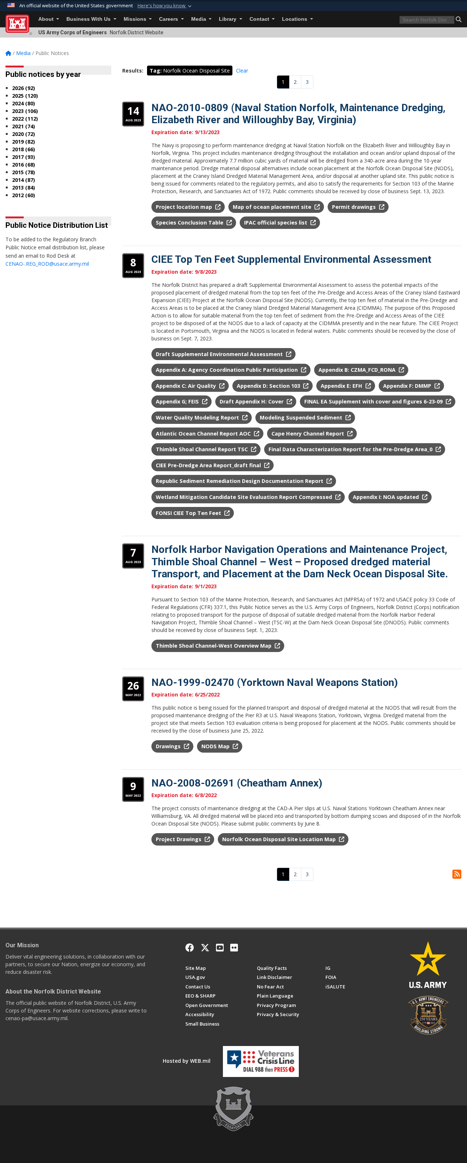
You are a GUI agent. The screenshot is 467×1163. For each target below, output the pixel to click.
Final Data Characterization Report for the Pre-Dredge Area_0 (351, 449)
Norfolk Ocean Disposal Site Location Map (279, 839)
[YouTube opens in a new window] (220, 947)
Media (199, 19)
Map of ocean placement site (273, 206)
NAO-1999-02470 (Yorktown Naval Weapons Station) (274, 682)
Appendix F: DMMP (408, 385)
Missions (136, 19)
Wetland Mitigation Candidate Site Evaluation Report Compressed (244, 496)
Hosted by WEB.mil (187, 1060)
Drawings (169, 746)
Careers (169, 19)
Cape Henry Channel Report (308, 433)
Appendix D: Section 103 (269, 385)
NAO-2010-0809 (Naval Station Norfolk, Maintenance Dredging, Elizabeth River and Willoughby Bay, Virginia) (298, 114)
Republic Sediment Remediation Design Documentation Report (240, 480)
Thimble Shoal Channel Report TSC (202, 449)
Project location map (184, 206)
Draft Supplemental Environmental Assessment (220, 354)
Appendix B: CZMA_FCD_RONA (358, 369)
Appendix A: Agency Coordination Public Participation (227, 369)
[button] (165, 5)
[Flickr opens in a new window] (234, 947)
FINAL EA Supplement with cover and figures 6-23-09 (374, 401)
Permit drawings (354, 206)
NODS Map (216, 746)
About (46, 19)
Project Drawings (179, 839)
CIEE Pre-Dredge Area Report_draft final (209, 465)
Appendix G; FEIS (178, 401)
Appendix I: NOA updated (386, 496)
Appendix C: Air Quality (186, 385)
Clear (242, 70)
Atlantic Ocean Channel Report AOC (204, 433)
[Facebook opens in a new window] (189, 947)
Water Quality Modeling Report (198, 417)
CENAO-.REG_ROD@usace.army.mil (47, 263)
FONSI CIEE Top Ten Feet (189, 513)
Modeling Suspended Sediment (302, 417)
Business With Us (89, 19)
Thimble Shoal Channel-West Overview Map (214, 645)
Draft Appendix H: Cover (252, 401)
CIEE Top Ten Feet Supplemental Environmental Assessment (291, 259)
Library (228, 19)
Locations (295, 19)
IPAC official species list (276, 222)
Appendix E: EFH (342, 385)
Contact (260, 19)
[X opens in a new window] (205, 947)
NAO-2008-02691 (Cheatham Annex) (236, 783)
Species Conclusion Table (190, 222)
